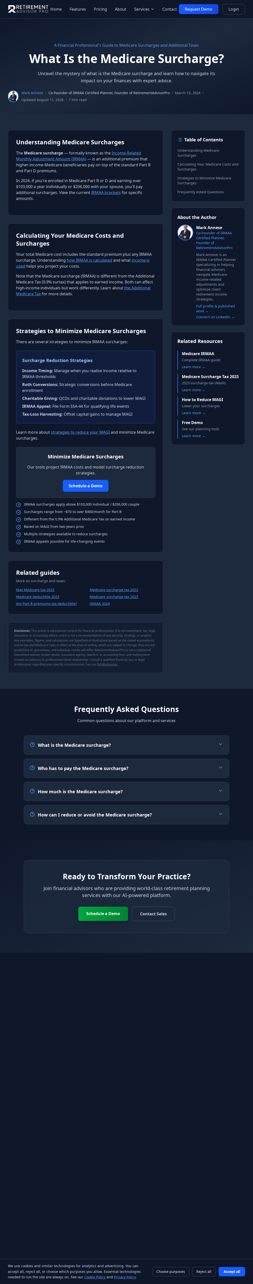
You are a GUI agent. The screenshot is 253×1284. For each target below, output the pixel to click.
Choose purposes (170, 1271)
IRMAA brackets (106, 192)
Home (56, 9)
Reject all (203, 1271)
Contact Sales (153, 914)
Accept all (232, 1271)
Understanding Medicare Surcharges (198, 153)
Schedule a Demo (86, 486)
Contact (169, 9)
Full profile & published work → (215, 308)
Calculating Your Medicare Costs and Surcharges (207, 166)
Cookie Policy (94, 1277)
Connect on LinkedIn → (215, 317)
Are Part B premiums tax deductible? (46, 603)
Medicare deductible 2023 (37, 596)
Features (78, 9)
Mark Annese (32, 92)
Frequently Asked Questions (200, 192)
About (120, 9)
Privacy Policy (125, 1277)
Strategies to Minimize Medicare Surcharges (204, 180)
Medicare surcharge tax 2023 (114, 596)
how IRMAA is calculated (89, 260)
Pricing (100, 9)
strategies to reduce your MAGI (80, 432)
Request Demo (198, 9)
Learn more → (193, 366)
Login (234, 9)
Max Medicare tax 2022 (35, 589)
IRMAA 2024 (100, 603)
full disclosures (107, 664)
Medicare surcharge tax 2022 (114, 589)
